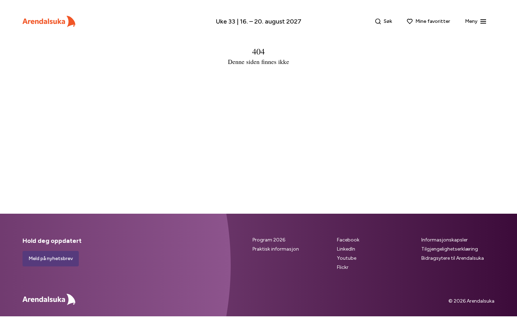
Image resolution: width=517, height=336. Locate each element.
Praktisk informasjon (276, 249)
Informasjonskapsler (444, 240)
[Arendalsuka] (49, 21)
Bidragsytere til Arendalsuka (452, 258)
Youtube (346, 258)
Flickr (343, 267)
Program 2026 (269, 240)
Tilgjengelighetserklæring (449, 249)
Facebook (348, 240)
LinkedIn (346, 249)
